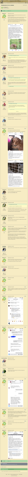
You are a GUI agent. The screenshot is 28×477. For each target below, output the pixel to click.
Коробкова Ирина (4, 65)
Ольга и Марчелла (4, 202)
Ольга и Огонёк (4, 53)
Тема (8, 474)
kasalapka (4, 101)
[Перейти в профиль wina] (4, 78)
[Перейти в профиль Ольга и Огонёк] (4, 56)
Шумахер (4, 368)
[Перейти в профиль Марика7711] (2, 7)
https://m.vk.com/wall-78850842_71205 (12, 192)
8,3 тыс (4, 71)
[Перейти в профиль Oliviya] (4, 93)
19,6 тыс (5, 97)
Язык (6, 474)
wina (14, 103)
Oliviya (4, 91)
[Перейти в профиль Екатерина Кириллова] (4, 249)
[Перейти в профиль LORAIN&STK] (4, 192)
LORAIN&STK (4, 189)
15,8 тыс (5, 82)
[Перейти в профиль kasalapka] (4, 104)
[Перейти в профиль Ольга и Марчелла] (4, 205)
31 (4, 293)
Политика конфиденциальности (14, 474)
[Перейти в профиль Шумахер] (4, 371)
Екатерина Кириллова (4, 246)
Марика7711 (6, 7)
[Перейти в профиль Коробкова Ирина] (4, 68)
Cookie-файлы (20, 474)
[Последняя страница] (5, 10)
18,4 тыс (5, 253)
